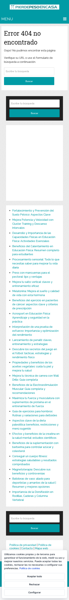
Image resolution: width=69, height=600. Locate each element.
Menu (7, 19)
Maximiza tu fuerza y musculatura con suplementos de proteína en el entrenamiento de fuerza (36, 402)
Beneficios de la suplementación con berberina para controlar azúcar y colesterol (35, 447)
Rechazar (34, 584)
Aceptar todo (34, 576)
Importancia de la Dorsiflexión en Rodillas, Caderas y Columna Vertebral (32, 496)
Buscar (29, 81)
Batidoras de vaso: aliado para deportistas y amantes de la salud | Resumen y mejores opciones (34, 482)
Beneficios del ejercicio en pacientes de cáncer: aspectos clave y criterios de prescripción (35, 304)
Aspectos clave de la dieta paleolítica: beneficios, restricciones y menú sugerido (35, 424)
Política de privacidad (22, 545)
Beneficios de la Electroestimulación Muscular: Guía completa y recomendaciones (35, 389)
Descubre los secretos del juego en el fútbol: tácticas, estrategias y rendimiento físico (34, 353)
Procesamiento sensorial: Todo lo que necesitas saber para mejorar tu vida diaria (35, 263)
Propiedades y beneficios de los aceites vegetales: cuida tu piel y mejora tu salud (32, 366)
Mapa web (41, 548)
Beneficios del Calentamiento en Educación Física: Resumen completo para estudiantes (35, 250)
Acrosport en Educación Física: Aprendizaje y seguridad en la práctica (31, 317)
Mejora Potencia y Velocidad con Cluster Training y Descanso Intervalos (32, 223)
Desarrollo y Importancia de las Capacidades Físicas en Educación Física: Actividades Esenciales (33, 237)
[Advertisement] (34, 162)
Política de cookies (29, 568)
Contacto (27, 548)
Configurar (34, 592)
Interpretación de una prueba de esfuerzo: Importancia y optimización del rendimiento (35, 330)
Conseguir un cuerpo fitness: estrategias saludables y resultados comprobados (34, 460)
